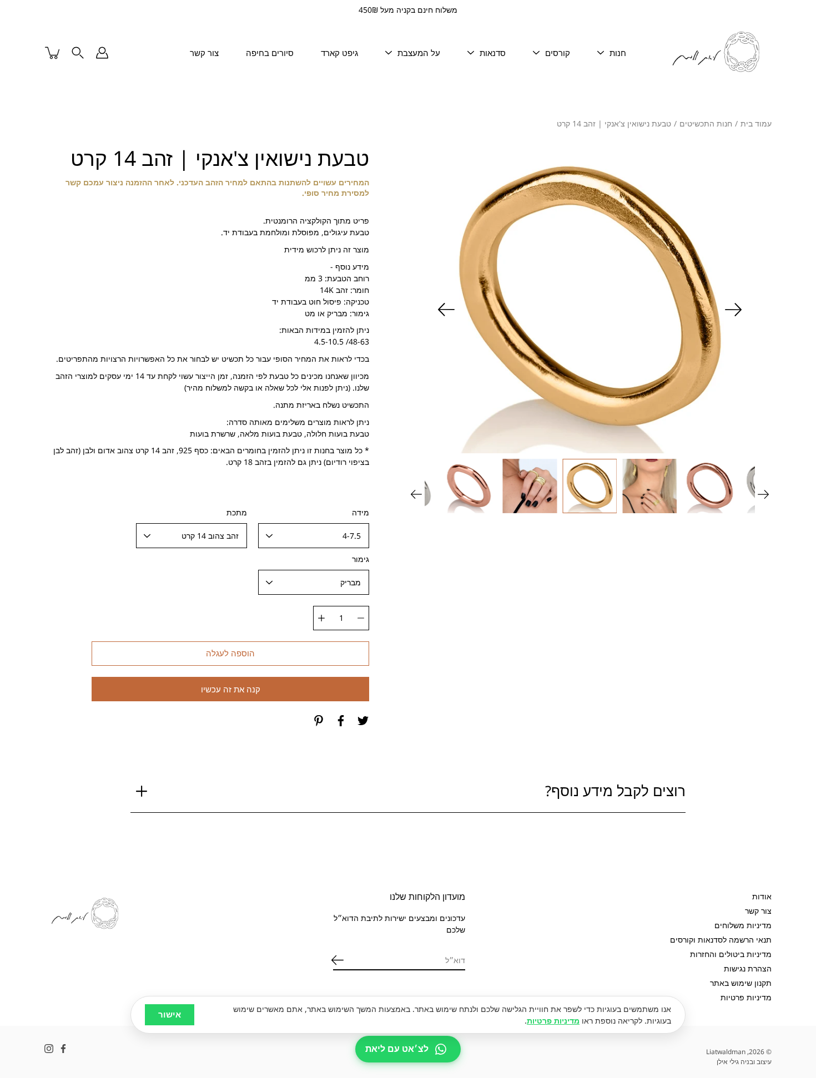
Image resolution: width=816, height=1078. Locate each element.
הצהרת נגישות (748, 968)
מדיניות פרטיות (746, 997)
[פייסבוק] (341, 720)
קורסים (557, 52)
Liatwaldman (726, 1051)
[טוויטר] (363, 720)
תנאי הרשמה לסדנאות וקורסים (721, 939)
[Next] (446, 309)
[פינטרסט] (318, 720)
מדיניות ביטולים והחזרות (731, 954)
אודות (762, 896)
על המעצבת (418, 52)
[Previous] (733, 309)
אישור (169, 1014)
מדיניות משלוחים (743, 925)
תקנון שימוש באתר (741, 983)
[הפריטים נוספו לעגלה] (53, 53)
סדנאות (493, 52)
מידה (360, 512)
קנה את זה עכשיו (230, 689)
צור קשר (204, 52)
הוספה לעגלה (230, 653)
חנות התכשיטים (705, 123)
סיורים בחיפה (270, 52)
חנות (618, 52)
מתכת (236, 512)
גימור (360, 559)
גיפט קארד (339, 52)
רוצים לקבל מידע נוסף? (615, 791)
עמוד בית (756, 123)
